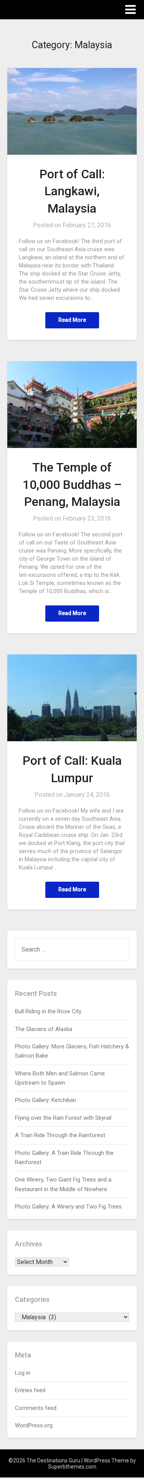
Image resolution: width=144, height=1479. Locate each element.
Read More (72, 320)
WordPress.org (34, 1425)
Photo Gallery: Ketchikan (45, 1100)
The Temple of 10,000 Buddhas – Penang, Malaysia (72, 484)
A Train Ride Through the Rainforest (60, 1135)
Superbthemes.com (72, 1467)
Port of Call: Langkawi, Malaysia (72, 191)
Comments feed (35, 1408)
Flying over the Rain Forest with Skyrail (63, 1117)
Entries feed (30, 1390)
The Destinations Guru (49, 9)
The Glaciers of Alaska (43, 1029)
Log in (22, 1372)
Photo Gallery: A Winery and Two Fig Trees (68, 1206)
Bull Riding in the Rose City (48, 1011)
